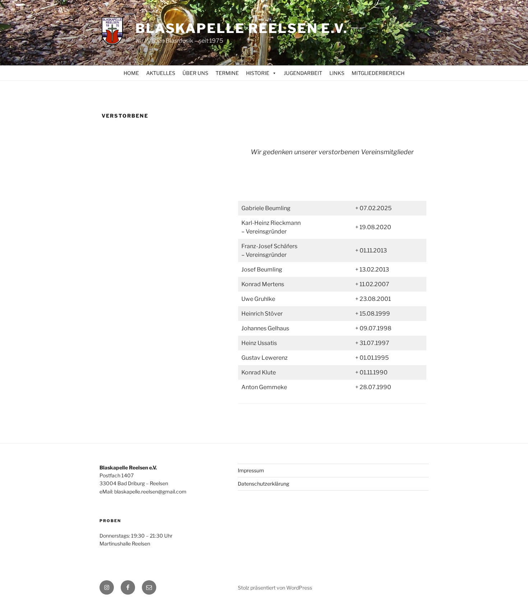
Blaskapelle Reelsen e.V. (241, 28)
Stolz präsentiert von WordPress (275, 588)
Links (336, 73)
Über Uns (195, 73)
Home (131, 73)
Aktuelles (160, 73)
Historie (257, 73)
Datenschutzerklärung (263, 484)
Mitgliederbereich (378, 73)
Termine (227, 73)
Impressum (251, 470)
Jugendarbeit (303, 73)
